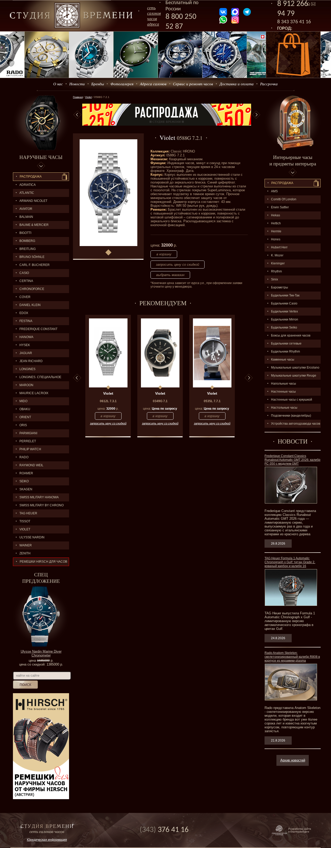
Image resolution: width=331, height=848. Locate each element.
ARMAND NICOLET (33, 201)
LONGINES (27, 369)
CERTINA (26, 281)
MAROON (26, 385)
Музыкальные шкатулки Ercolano (295, 367)
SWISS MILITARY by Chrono (41, 505)
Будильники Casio (284, 303)
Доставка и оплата (237, 83)
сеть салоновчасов (154, 13)
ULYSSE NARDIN (31, 537)
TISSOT (24, 521)
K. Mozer (277, 255)
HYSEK (24, 345)
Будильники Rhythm (285, 351)
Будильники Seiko (284, 327)
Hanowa (26, 337)
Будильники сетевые (286, 343)
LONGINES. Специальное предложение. (37, 378)
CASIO (24, 273)
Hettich (276, 223)
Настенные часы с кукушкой (291, 399)
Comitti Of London (283, 199)
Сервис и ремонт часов (193, 83)
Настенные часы (283, 391)
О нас (58, 83)
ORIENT (25, 417)
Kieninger (278, 263)
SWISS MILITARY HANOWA (39, 497)
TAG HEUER (28, 513)
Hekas (275, 215)
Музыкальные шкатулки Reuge (293, 375)
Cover (25, 297)
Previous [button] (77, 115)
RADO (23, 457)
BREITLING (27, 249)
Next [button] (256, 115)
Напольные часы (283, 383)
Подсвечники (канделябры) (291, 415)
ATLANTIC (26, 193)
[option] (166, 115)
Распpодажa (282, 183)
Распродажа (31, 176)
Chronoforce (31, 289)
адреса (153, 24)
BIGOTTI (25, 233)
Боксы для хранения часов (290, 335)
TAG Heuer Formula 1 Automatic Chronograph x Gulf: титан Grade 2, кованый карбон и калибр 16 (290, 562)
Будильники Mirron (284, 319)
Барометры (279, 287)
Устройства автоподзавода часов (295, 423)
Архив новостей (292, 760)
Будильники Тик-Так (285, 295)
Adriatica (27, 185)
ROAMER (26, 473)
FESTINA (25, 321)
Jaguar (25, 353)
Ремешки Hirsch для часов (43, 561)
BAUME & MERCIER (34, 225)
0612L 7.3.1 (108, 401)
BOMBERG (27, 241)
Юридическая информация (47, 840)
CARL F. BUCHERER (34, 265)
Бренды (97, 83)
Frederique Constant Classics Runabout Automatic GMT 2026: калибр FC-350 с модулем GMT (292, 459)
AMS (274, 191)
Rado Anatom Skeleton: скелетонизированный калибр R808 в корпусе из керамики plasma (292, 656)
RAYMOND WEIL (31, 465)
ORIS (23, 425)
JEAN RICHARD (31, 361)
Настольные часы (284, 407)
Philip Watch (30, 449)
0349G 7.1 (160, 401)
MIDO (23, 401)
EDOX (23, 313)
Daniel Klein (30, 305)
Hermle (276, 231)
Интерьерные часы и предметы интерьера (292, 160)
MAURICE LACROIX (33, 393)
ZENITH (25, 553)
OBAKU (24, 409)
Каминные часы (282, 359)
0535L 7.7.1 (212, 401)
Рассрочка (269, 83)
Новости (77, 83)
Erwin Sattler (280, 207)
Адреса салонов (153, 83)
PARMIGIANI (28, 433)
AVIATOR (25, 209)
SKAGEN (25, 489)
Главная (78, 97)
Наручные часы (41, 157)
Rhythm (276, 271)
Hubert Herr (279, 247)
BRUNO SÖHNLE (31, 257)
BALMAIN (26, 217)
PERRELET (27, 441)
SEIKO (24, 481)
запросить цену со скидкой (177, 264)
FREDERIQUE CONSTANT (38, 329)
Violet (24, 529)
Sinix (274, 279)
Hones (275, 239)
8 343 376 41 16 (294, 22)
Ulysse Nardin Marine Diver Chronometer (41, 653)
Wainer (25, 545)
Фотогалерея (121, 83)
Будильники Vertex (284, 311)
